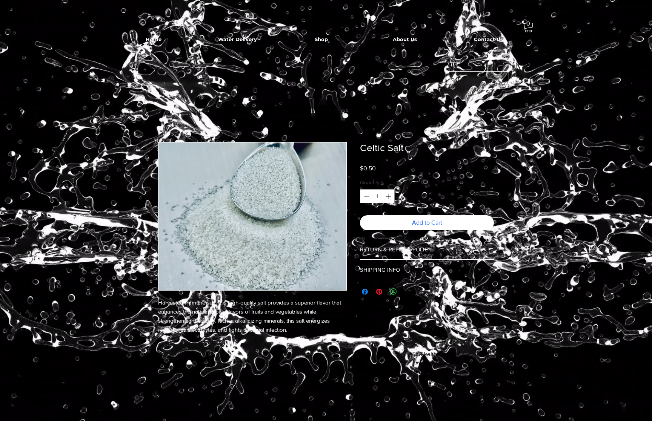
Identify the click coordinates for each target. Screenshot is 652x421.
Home (166, 116)
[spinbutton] (377, 197)
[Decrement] (366, 197)
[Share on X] (407, 292)
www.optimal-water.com (449, 390)
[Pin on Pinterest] (379, 292)
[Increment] (389, 197)
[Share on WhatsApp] (393, 292)
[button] (528, 26)
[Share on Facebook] (364, 292)
